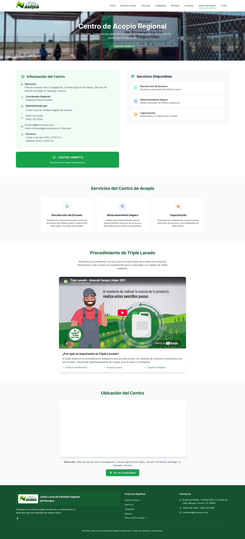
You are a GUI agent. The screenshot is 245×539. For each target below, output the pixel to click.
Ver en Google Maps (124, 472)
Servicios (145, 5)
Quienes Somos (128, 5)
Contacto (189, 5)
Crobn (224, 5)
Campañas (160, 5)
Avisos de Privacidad (134, 518)
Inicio (112, 5)
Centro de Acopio (207, 5)
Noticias (175, 5)
